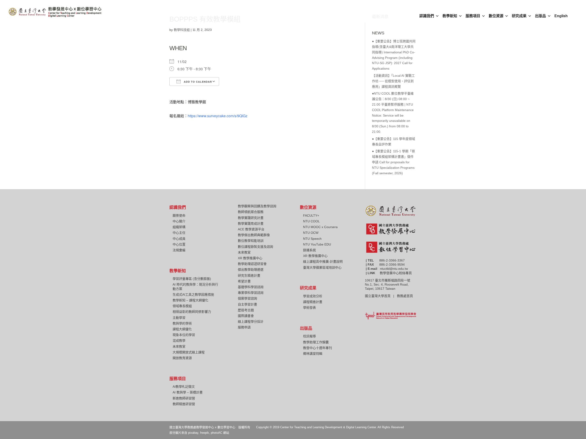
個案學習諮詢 (247, 298)
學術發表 (309, 307)
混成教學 (179, 340)
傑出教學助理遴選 (250, 269)
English (561, 16)
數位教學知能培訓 (250, 241)
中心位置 (179, 244)
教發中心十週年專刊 (317, 348)
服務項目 (473, 16)
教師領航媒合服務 (250, 212)
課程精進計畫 (312, 302)
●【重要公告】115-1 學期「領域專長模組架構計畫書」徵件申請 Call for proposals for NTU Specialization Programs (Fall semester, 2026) (393, 162)
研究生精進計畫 (249, 275)
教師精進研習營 (184, 404)
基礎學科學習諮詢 (250, 287)
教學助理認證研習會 (252, 264)
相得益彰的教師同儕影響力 (192, 312)
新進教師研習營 (184, 398)
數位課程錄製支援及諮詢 (255, 246)
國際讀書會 (246, 316)
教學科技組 (182, 30)
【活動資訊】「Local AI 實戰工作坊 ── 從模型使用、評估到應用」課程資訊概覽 (393, 81)
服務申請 (244, 327)
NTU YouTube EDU (317, 244)
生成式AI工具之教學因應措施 (193, 294)
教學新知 (449, 16)
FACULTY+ (311, 215)
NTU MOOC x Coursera (320, 227)
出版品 (540, 16)
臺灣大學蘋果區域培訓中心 (322, 267)
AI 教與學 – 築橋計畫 (188, 392)
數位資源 (496, 16)
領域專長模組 (182, 306)
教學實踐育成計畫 (250, 223)
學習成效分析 (312, 296)
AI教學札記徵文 (184, 386)
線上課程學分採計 (250, 321)
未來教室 (179, 346)
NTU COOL (311, 221)
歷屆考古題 (246, 310)
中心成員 (179, 238)
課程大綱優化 (182, 329)
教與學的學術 (182, 323)
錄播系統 (309, 250)
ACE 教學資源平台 (251, 229)
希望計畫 (244, 281)
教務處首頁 (405, 296)
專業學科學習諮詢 (250, 292)
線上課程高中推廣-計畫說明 (323, 261)
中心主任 (179, 232)
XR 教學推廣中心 (250, 258)
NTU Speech (312, 238)
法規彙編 (179, 250)
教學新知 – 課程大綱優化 (190, 300)
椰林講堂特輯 (312, 353)
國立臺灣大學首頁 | (381, 296)
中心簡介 (179, 221)
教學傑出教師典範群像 (254, 235)
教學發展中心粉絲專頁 (396, 273)
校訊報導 (309, 336)
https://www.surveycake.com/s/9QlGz (217, 115)
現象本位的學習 (184, 335)
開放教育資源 (182, 358)
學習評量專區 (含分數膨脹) (192, 279)
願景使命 (179, 215)
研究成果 (519, 16)
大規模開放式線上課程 (189, 352)
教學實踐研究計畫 (250, 218)
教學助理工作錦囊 (316, 342)
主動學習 (179, 317)
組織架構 (179, 227)
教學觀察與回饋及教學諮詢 (257, 206)
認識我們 (426, 16)
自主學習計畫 (247, 304)
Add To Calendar (197, 81)
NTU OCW (310, 232)
